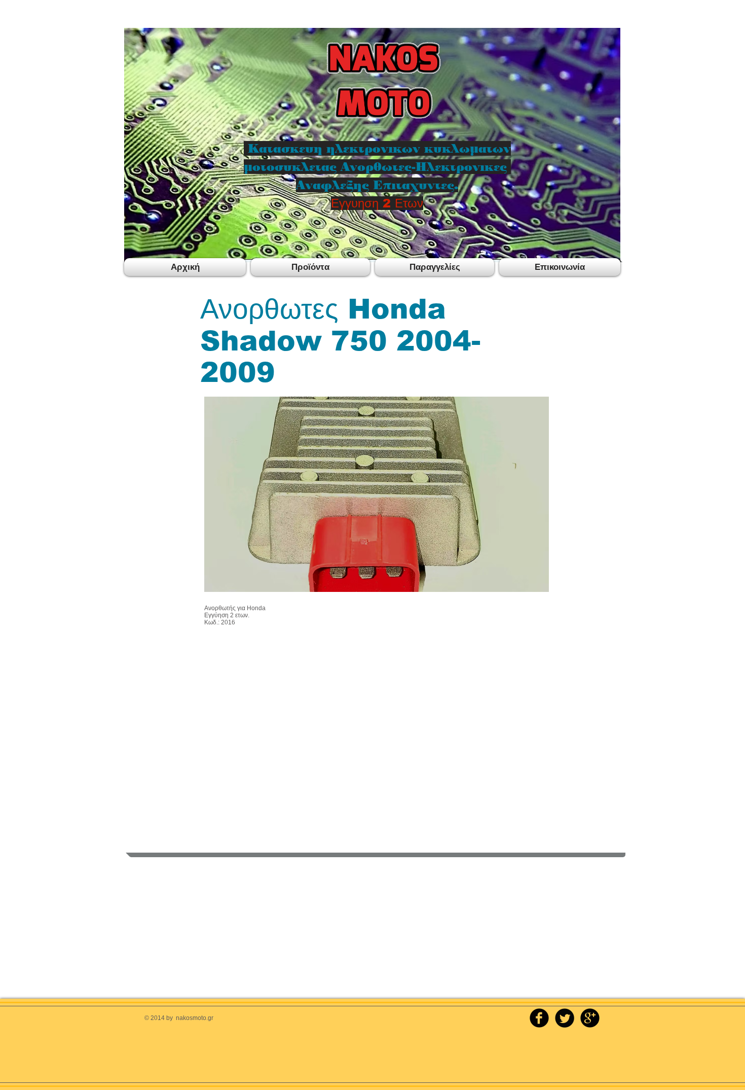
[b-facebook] (539, 1018)
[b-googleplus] (590, 1018)
